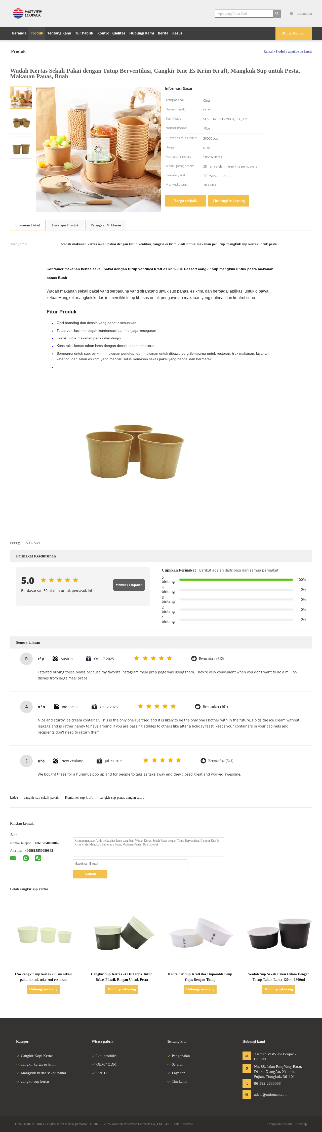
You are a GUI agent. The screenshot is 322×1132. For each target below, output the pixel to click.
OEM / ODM (106, 1064)
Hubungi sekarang (229, 201)
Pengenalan (181, 1056)
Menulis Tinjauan (129, 585)
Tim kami (179, 1081)
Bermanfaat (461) (215, 707)
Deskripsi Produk (65, 225)
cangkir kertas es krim (38, 1064)
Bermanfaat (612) (211, 659)
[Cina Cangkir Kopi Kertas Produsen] (29, 13)
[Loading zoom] (98, 149)
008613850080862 (40, 851)
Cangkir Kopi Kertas (37, 1056)
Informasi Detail (27, 225)
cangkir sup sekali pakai (41, 797)
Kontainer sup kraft (79, 797)
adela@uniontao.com (270, 1095)
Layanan (178, 1073)
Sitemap (301, 1124)
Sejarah (177, 1064)
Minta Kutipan (293, 33)
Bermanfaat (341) (220, 761)
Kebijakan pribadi (279, 1124)
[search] (277, 14)
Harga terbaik (185, 201)
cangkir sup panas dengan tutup (122, 797)
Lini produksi (106, 1056)
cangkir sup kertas (35, 1081)
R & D (101, 1073)
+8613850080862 (46, 843)
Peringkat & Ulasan (106, 225)
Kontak (90, 874)
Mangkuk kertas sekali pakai (43, 1073)
